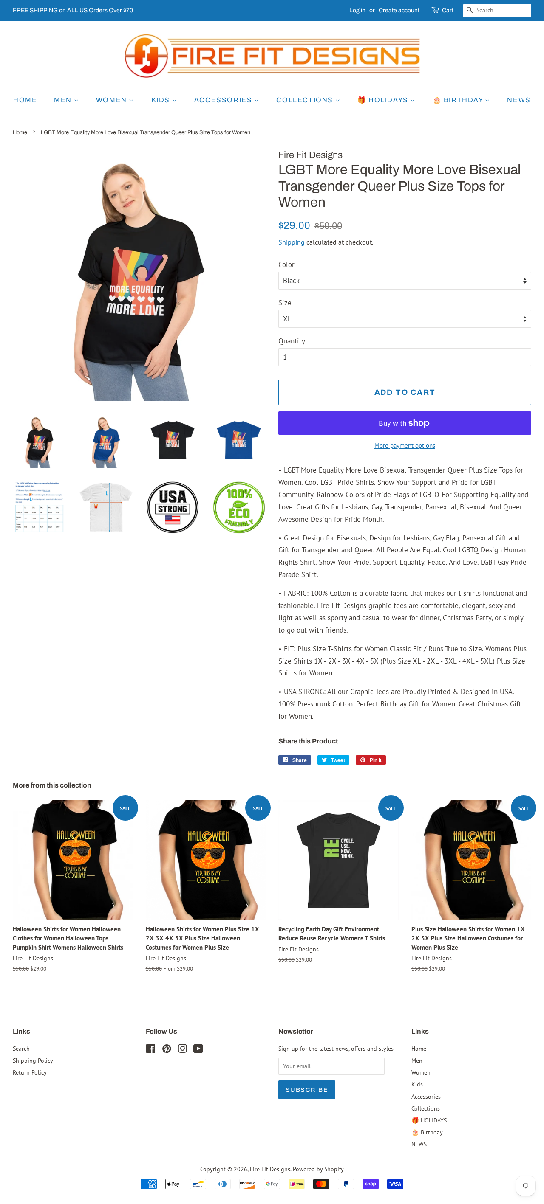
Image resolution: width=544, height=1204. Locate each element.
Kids (161, 100)
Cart (447, 10)
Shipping (291, 242)
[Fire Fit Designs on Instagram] (182, 1050)
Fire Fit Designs (270, 1169)
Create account (399, 10)
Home (25, 100)
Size (285, 302)
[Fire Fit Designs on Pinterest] (166, 1050)
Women (112, 100)
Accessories (224, 100)
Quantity (291, 341)
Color (286, 264)
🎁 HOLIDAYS (384, 100)
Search (21, 1048)
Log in (357, 10)
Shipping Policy (33, 1060)
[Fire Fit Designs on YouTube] (198, 1050)
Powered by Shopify (318, 1169)
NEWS (518, 100)
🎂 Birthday (459, 100)
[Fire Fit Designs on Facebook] (151, 1050)
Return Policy (30, 1072)
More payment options (404, 446)
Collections (305, 100)
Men (64, 100)
